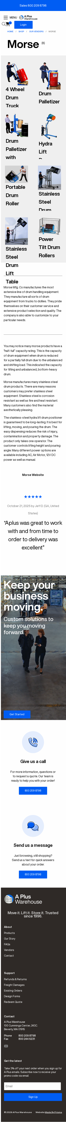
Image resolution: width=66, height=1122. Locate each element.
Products (9, 933)
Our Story (9, 938)
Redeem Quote (13, 1002)
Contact (9, 955)
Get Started (17, 714)
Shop (21, 31)
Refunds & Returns (15, 979)
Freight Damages (14, 985)
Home (10, 31)
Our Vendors (36, 31)
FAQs (7, 944)
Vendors (9, 950)
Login (23, 24)
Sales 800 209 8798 (33, 5)
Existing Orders (13, 990)
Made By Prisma (53, 1112)
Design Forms (12, 996)
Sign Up (33, 1097)
